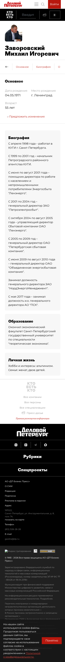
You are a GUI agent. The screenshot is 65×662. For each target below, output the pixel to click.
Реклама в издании (15, 500)
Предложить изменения (26, 116)
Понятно (51, 640)
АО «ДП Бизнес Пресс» (17, 481)
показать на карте (14, 519)
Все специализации (32, 407)
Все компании (32, 397)
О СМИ (8, 486)
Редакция (10, 491)
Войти (54, 4)
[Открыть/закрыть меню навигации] (36, 4)
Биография (43, 66)
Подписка (10, 496)
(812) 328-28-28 (13, 529)
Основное (22, 66)
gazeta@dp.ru (12, 539)
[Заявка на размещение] (55, 15)
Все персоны (32, 402)
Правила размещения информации (32, 418)
